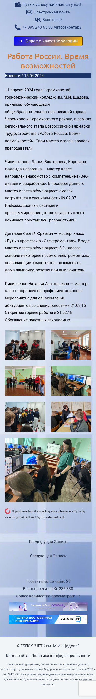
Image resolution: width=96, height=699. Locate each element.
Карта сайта (17, 655)
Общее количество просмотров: (46, 596)
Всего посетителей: (41, 588)
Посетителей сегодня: (46, 581)
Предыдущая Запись (48, 541)
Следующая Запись (48, 556)
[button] (48, 41)
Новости (12, 75)
